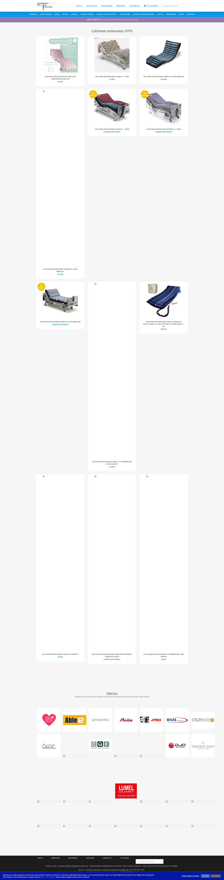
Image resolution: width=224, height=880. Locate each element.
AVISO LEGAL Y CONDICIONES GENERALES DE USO (67, 866)
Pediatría (74, 14)
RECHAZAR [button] (216, 876)
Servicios (55, 858)
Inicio (40, 858)
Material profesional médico (143, 14)
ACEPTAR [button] (205, 876)
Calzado (160, 14)
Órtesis (65, 14)
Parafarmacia (171, 14)
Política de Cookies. (47, 877)
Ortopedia (73, 858)
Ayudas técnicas (46, 14)
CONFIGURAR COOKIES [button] (190, 876)
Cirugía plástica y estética (107, 14)
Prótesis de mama (87, 14)
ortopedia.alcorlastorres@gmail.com (117, 870)
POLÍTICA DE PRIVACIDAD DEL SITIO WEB (160, 866)
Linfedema (190, 14)
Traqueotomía (125, 14)
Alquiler (90, 858)
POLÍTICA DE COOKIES (131, 866)
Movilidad (33, 14)
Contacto (107, 858)
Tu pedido (124, 858)
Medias (181, 14)
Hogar (57, 14)
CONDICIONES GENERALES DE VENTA (105, 866)
